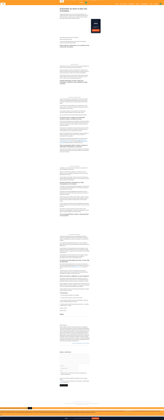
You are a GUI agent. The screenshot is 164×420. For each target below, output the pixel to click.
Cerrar (1, 414)
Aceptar (30, 408)
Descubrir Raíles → (96, 30)
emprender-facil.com (70, 403)
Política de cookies (86, 404)
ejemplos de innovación (77, 266)
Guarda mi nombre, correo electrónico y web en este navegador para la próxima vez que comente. (74, 374)
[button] (103, 1)
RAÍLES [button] (117, 3)
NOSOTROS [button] (156, 3)
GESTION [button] (137, 3)
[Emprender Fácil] (62, 1)
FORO (121, 3)
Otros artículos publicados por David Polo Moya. (80, 343)
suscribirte (62, 382)
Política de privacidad (78, 404)
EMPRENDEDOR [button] (131, 3)
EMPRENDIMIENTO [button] (144, 3)
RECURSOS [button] (125, 3)
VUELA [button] (151, 3)
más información (24, 408)
